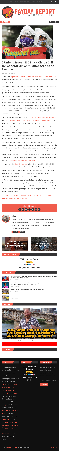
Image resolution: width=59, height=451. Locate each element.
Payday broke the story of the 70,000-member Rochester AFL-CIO (33, 77)
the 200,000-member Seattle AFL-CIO (43, 117)
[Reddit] (29, 209)
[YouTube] (55, 22)
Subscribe (30, 344)
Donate (16, 2)
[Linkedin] (32, 209)
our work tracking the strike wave (10, 410)
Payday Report (12, 447)
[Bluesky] (53, 22)
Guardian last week (21, 164)
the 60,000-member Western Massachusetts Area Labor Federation (28, 120)
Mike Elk (5, 73)
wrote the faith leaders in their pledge (23, 160)
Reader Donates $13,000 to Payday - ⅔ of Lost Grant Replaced (19, 340)
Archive (39, 2)
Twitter (22, 231)
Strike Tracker (24, 2)
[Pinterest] (36, 209)
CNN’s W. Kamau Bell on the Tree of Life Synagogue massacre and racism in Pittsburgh (10, 428)
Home (4, 2)
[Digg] (26, 209)
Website (15, 231)
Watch (33, 2)
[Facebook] (50, 22)
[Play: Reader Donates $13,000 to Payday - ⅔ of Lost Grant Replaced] (29, 323)
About (10, 2)
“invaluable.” (6, 419)
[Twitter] (23, 209)
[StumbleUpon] (39, 209)
